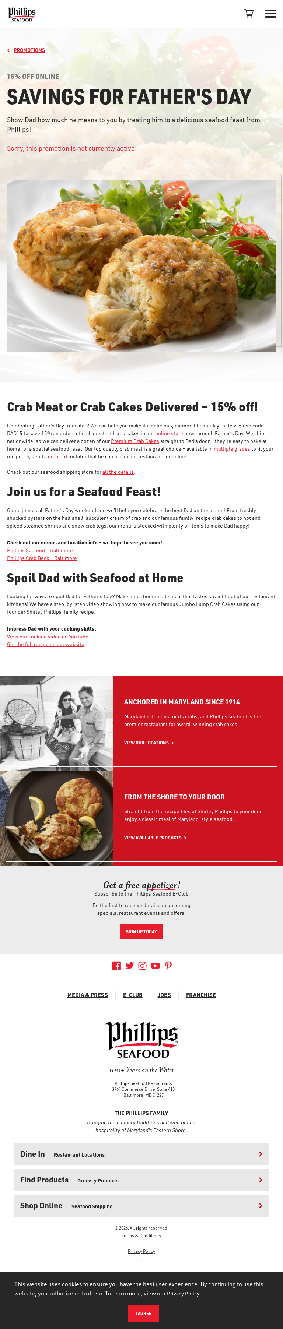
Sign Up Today (141, 931)
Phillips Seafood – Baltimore (40, 550)
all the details (118, 471)
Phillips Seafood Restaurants (143, 1083)
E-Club (133, 994)
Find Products (69, 1179)
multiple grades (232, 448)
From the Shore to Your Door (174, 797)
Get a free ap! (142, 885)
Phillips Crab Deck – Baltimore (42, 557)
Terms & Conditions (141, 1235)
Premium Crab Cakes (135, 440)
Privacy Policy (141, 1251)
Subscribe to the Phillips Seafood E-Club (141, 893)
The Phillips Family (141, 1113)
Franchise (201, 994)
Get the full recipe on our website (45, 644)
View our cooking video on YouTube (47, 636)
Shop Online (66, 1205)
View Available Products (152, 837)
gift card (57, 456)
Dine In (62, 1154)
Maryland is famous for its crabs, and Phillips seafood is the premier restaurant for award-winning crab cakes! (192, 720)
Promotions (29, 49)
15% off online (33, 76)
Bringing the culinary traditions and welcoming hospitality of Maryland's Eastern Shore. (141, 1126)
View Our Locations (146, 742)
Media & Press (87, 994)
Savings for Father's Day (129, 95)
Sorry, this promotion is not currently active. (72, 148)
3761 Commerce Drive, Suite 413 (143, 1089)
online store (169, 433)
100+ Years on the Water (141, 1070)
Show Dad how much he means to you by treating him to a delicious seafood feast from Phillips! (133, 124)
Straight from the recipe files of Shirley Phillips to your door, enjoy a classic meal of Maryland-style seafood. (193, 815)
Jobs (164, 994)
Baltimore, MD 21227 (143, 1095)
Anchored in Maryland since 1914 (182, 702)
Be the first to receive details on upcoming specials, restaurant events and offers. (141, 909)
